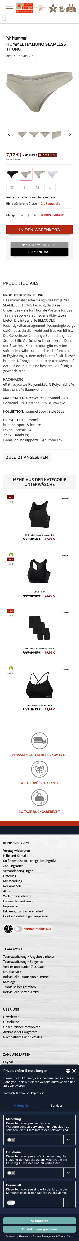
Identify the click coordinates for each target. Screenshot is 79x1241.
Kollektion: (13, 411)
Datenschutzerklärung (18, 901)
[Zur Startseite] (29, 8)
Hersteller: (13, 420)
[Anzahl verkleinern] (22, 215)
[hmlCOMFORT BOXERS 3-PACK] (39, 633)
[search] (39, 19)
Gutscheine (11, 1022)
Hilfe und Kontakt (15, 856)
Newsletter (11, 1017)
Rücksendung (12, 881)
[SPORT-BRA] (39, 576)
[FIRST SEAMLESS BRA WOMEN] (39, 519)
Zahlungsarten (13, 866)
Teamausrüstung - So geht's (23, 962)
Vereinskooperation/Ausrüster (24, 967)
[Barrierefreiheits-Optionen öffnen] (8, 929)
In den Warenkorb (39, 229)
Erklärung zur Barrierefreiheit (23, 911)
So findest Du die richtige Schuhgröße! (30, 861)
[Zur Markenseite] (16, 38)
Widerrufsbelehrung (17, 896)
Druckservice (12, 972)
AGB (6, 891)
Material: (11, 398)
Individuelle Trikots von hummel (26, 977)
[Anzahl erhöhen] (35, 215)
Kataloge (9, 982)
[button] (9, 8)
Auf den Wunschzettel (41, 244)
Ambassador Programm (20, 1032)
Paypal (8, 1062)
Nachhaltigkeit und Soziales (22, 1037)
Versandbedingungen (18, 871)
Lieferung (9, 876)
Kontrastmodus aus (37, 929)
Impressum (11, 906)
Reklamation (12, 886)
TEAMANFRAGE (39, 252)
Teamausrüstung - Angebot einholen (29, 957)
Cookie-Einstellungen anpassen (25, 916)
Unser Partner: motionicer (21, 1027)
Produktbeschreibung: (23, 295)
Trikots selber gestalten (19, 987)
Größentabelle (50, 203)
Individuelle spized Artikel (21, 992)
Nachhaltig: (13, 379)
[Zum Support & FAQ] (53, 7)
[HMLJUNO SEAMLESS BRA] (39, 690)
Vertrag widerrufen (16, 851)
